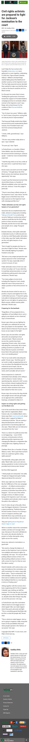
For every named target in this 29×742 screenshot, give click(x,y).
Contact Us (6, 706)
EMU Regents (6, 713)
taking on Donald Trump (9, 215)
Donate (24, 2)
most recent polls (18, 416)
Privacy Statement (8, 702)
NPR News (6, 638)
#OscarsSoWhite (16, 107)
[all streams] (27, 740)
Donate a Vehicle (7, 699)
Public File (5, 709)
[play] (2, 740)
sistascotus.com (12, 71)
